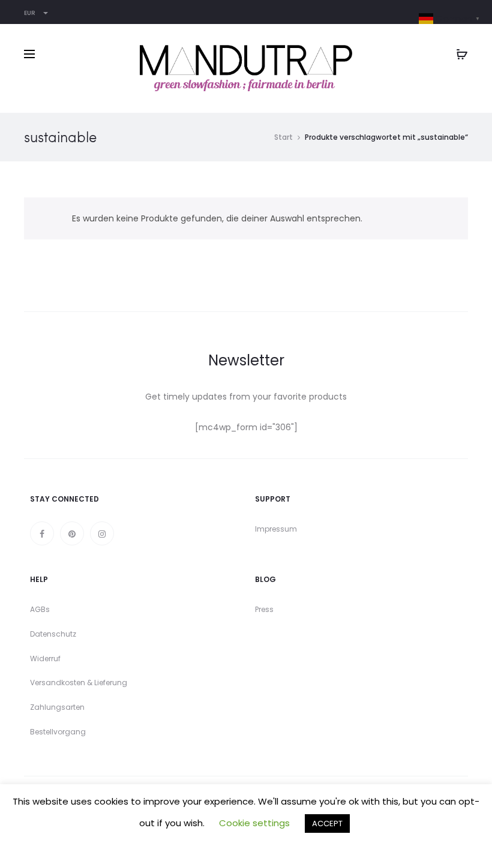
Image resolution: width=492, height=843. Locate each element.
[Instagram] (102, 533)
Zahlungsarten (57, 707)
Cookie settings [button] (254, 823)
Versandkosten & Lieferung (78, 682)
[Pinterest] (72, 533)
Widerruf (45, 658)
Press (264, 609)
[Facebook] (42, 533)
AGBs (40, 609)
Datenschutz (53, 634)
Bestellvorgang (58, 732)
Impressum (276, 529)
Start (283, 137)
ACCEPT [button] (327, 823)
